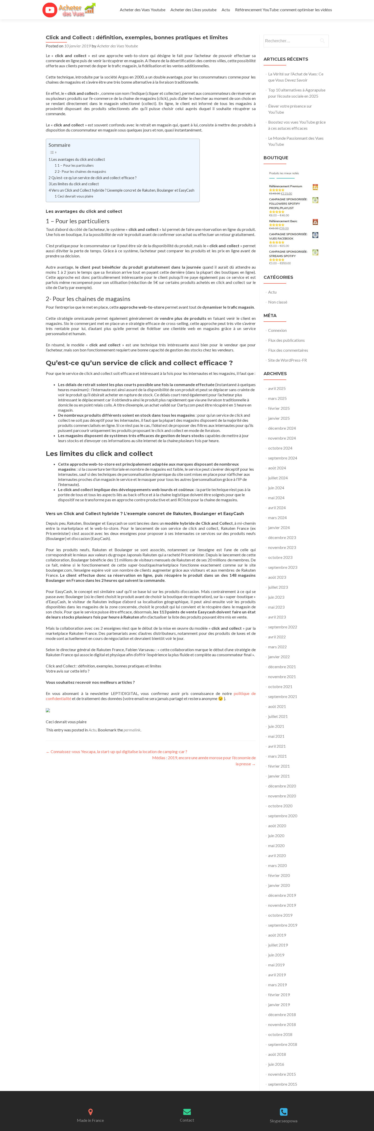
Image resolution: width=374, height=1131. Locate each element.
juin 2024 (276, 487)
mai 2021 (276, 736)
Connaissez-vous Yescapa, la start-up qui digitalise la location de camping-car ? (116, 751)
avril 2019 (277, 974)
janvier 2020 (279, 885)
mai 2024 (276, 497)
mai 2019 (276, 964)
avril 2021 (277, 746)
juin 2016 (276, 1064)
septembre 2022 (282, 626)
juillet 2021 (278, 716)
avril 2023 (277, 616)
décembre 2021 (282, 666)
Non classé (277, 301)
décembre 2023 (282, 537)
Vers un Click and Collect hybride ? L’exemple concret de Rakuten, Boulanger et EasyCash (122, 190)
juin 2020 (276, 835)
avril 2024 (277, 507)
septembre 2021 (282, 696)
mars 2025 (277, 398)
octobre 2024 (280, 447)
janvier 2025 (279, 418)
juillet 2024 (278, 477)
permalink (132, 729)
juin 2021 (276, 726)
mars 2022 (277, 646)
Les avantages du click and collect (78, 159)
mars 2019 (277, 984)
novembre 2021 (282, 676)
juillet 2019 (278, 944)
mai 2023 (276, 606)
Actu (226, 9)
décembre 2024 (282, 428)
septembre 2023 (282, 567)
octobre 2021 (280, 686)
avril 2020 (277, 855)
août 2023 (277, 577)
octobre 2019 (280, 915)
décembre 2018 (282, 1014)
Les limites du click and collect (75, 184)
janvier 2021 (279, 775)
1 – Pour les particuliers (75, 165)
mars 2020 (277, 865)
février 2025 (279, 408)
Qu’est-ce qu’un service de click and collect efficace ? (94, 178)
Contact (187, 1119)
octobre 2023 (280, 557)
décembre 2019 (282, 895)
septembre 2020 (282, 815)
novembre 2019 (282, 905)
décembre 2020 (282, 785)
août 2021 (277, 706)
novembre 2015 (282, 1074)
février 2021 (279, 766)
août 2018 (277, 1054)
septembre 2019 (282, 925)
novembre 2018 (282, 1024)
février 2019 (279, 994)
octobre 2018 (280, 1034)
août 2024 (277, 467)
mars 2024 (277, 517)
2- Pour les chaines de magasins (81, 171)
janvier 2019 (279, 1004)
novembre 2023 (282, 547)
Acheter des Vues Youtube (142, 9)
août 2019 (277, 934)
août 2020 (277, 825)
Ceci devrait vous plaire (75, 196)
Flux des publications (286, 340)
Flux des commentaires (288, 350)
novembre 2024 (282, 438)
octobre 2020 (280, 805)
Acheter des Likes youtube (193, 9)
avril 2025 (277, 388)
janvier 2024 (279, 527)
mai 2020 (276, 845)
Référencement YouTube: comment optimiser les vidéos (283, 9)
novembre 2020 (282, 795)
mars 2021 (277, 756)
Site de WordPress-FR (287, 360)
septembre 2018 (282, 1044)
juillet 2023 (278, 587)
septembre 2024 (282, 457)
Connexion (277, 330)
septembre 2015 (282, 1084)
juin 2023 (276, 597)
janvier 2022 (279, 656)
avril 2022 (277, 636)
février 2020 (279, 875)
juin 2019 (276, 954)
